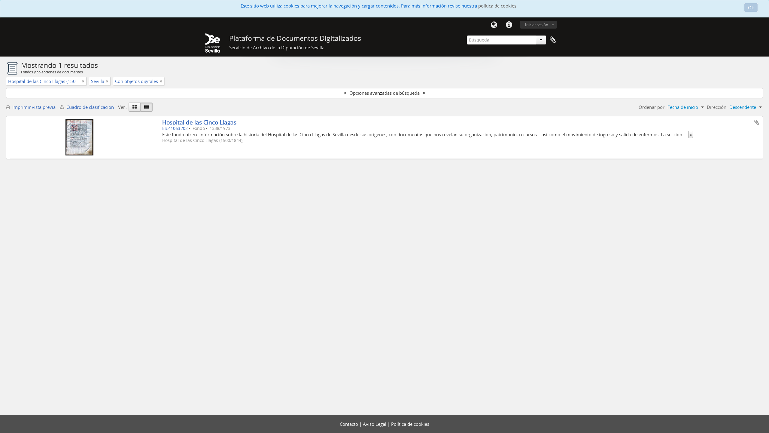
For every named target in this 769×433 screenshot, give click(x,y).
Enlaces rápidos (508, 24)
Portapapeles (552, 40)
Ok (751, 8)
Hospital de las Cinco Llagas (199, 122)
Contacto (349, 424)
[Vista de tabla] (146, 107)
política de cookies (497, 6)
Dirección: (717, 107)
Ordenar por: (652, 107)
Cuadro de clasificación (90, 107)
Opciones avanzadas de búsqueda (384, 93)
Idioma (493, 24)
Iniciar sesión (536, 24)
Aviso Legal (375, 424)
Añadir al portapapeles (757, 122)
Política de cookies (410, 424)
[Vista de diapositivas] (135, 107)
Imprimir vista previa (33, 107)
